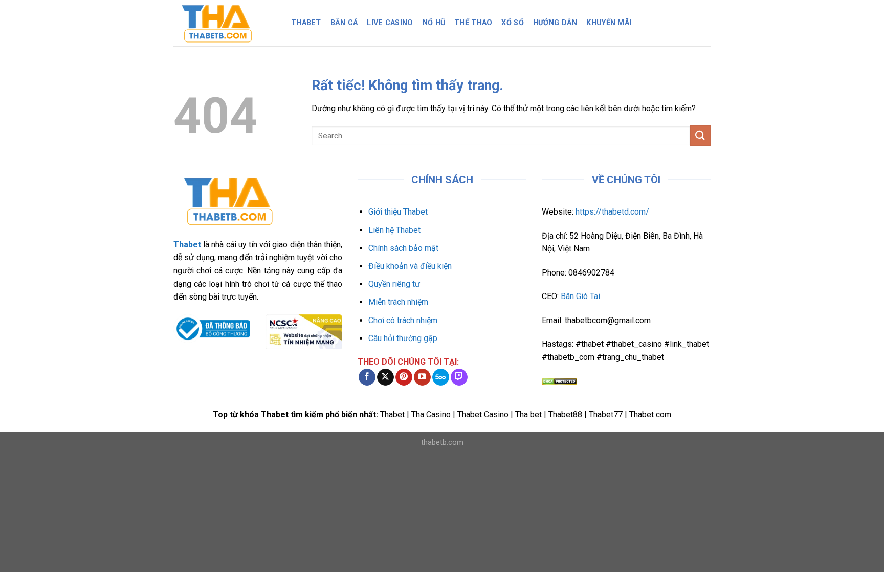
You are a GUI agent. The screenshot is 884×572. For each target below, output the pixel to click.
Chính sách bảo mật (403, 248)
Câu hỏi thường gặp (402, 338)
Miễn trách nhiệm (398, 302)
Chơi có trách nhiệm (402, 320)
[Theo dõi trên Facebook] (367, 377)
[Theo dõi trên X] (385, 377)
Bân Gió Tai (580, 296)
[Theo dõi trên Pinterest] (403, 377)
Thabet (306, 22)
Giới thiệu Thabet (398, 212)
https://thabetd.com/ (612, 212)
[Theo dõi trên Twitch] (459, 377)
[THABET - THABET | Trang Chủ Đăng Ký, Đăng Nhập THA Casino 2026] (224, 23)
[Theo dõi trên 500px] (440, 377)
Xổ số (512, 22)
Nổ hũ (434, 22)
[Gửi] (700, 135)
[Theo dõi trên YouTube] (422, 377)
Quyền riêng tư (394, 284)
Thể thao (473, 22)
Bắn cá (344, 22)
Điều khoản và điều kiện (410, 266)
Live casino (390, 22)
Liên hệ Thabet (394, 230)
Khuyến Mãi (608, 22)
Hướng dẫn (555, 22)
